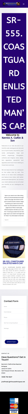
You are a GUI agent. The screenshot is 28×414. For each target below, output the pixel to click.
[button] (23, 238)
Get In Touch (12, 342)
